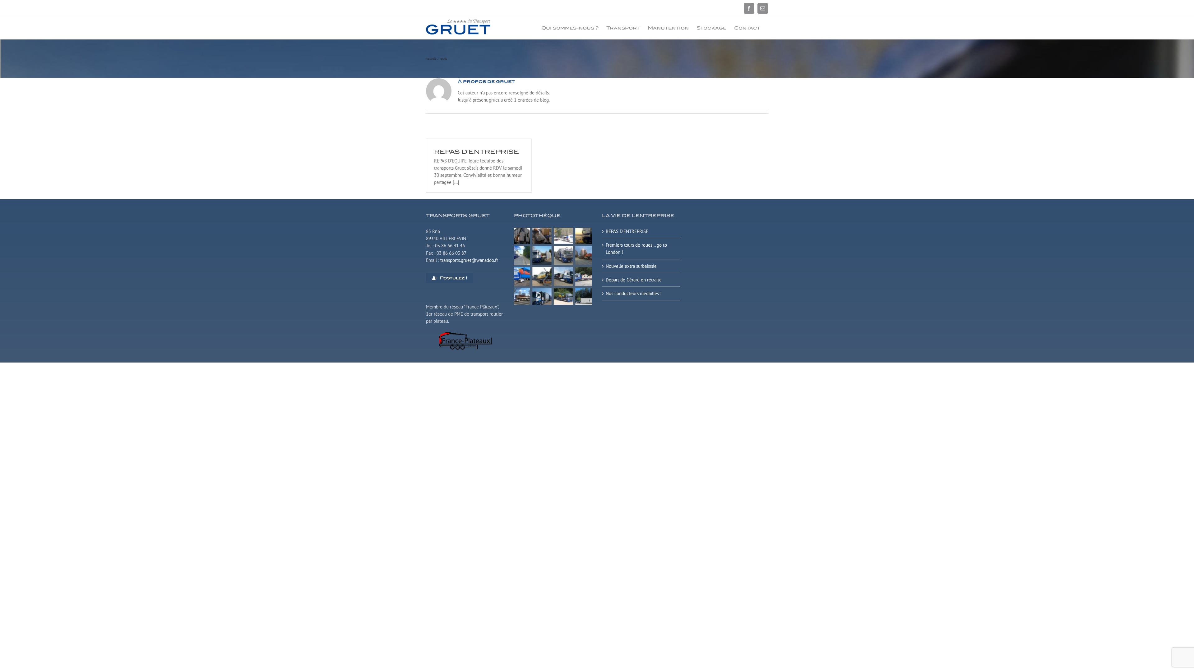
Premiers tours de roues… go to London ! (636, 248)
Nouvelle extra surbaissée (631, 266)
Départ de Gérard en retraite (634, 280)
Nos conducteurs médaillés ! (634, 293)
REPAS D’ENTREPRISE (476, 151)
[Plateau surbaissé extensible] (553, 230)
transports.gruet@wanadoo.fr (469, 260)
